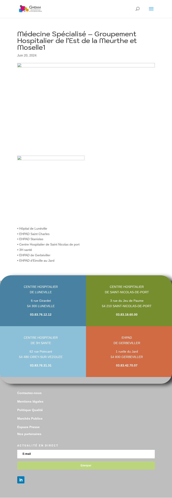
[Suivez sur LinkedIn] (20, 479)
